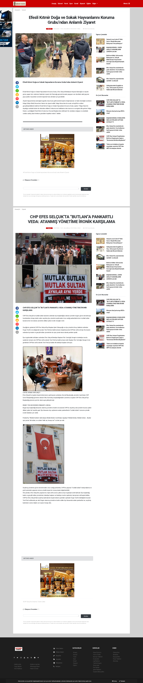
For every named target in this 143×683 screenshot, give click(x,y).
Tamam (122, 681)
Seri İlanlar (96, 667)
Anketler (115, 654)
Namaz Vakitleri (98, 657)
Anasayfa (17, 10)
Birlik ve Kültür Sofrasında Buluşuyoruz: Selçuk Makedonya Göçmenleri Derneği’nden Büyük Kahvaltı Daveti (115, 59)
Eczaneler (96, 659)
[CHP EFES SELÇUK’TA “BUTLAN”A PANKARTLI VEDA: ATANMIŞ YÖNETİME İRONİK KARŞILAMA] (53, 267)
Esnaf (76, 3)
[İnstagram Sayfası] (21, 657)
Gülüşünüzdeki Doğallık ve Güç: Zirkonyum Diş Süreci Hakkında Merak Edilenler (114, 87)
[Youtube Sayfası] (25, 657)
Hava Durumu (97, 652)
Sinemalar (96, 665)
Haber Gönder (34, 668)
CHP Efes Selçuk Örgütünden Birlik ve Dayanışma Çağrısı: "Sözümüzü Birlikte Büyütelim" (115, 138)
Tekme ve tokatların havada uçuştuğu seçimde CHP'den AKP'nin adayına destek (115, 146)
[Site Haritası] (35, 657)
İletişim (57, 666)
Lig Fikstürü (96, 661)
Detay (115, 681)
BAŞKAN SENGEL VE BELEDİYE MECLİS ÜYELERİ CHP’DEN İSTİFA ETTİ (115, 120)
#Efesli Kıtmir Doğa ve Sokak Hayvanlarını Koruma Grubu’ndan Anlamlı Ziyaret (46, 172)
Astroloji (115, 661)
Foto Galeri (59, 648)
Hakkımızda (17, 664)
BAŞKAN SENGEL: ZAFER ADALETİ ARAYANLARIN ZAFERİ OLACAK (114, 49)
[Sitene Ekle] (39, 657)
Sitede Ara (116, 652)
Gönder (86, 189)
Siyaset (82, 3)
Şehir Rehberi (97, 669)
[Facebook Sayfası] (15, 657)
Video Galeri (60, 652)
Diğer (94, 3)
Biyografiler (116, 657)
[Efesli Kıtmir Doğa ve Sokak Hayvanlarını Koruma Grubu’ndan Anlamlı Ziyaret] (53, 55)
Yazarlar (58, 655)
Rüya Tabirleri (117, 659)
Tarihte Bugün (97, 663)
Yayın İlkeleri (17, 666)
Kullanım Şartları (35, 664)
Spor (71, 3)
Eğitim (89, 3)
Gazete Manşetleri (98, 671)
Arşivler (58, 659)
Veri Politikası (18, 668)
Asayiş (54, 3)
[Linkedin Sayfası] (28, 657)
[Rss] (32, 657)
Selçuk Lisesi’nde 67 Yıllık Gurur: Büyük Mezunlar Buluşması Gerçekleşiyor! (114, 41)
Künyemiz (59, 663)
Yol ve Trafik (96, 654)
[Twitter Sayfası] (18, 657)
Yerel (66, 3)
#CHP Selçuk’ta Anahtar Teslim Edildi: (34, 601)
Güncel (60, 3)
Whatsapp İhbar (35, 666)
